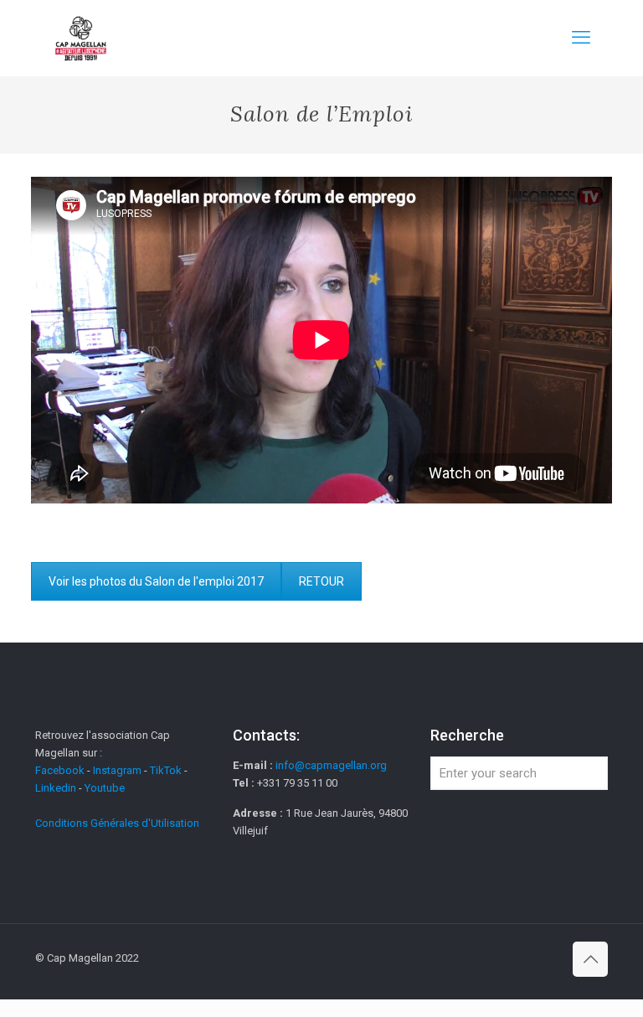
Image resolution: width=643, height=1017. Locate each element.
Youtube (105, 788)
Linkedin (55, 788)
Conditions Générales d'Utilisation (117, 823)
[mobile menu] (581, 37)
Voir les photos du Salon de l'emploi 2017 (156, 581)
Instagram (117, 770)
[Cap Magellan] (81, 37)
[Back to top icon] (590, 959)
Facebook (61, 770)
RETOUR (321, 581)
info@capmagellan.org (331, 765)
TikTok (166, 770)
